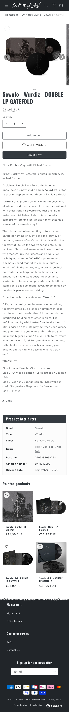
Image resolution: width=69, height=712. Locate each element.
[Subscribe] (54, 672)
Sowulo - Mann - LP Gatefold (48, 528)
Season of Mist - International (30, 700)
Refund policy (20, 705)
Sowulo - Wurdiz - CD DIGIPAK (16, 528)
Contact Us (13, 649)
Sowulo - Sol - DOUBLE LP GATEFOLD (17, 580)
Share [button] (9, 400)
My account (13, 613)
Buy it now (34, 154)
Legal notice (36, 705)
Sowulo (40, 428)
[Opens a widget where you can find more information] (54, 706)
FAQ (9, 642)
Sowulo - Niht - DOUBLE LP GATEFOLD (51, 580)
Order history (14, 621)
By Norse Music (44, 440)
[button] (6, 5)
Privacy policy (54, 700)
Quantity (7, 116)
